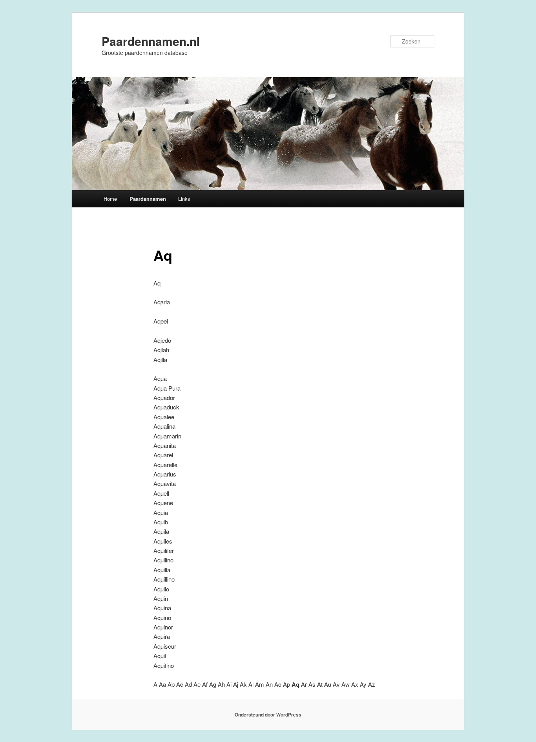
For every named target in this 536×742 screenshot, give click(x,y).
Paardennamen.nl (151, 41)
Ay (363, 684)
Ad (188, 684)
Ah (221, 684)
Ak (243, 684)
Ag (212, 684)
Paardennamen (147, 198)
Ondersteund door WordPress (268, 714)
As (311, 684)
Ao (277, 684)
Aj (235, 684)
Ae (197, 684)
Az (371, 684)
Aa (162, 684)
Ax (354, 684)
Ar (304, 684)
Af (205, 684)
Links (184, 198)
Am (259, 684)
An (269, 684)
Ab (171, 684)
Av (336, 684)
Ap (286, 684)
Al (250, 684)
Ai (229, 684)
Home (110, 198)
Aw (345, 684)
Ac (179, 684)
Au (327, 684)
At (320, 684)
